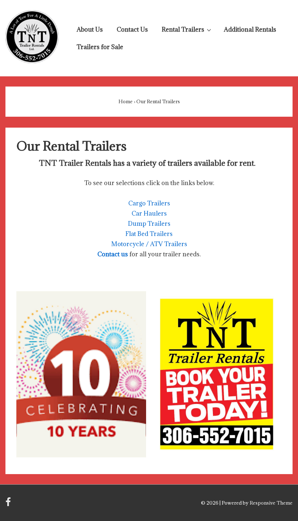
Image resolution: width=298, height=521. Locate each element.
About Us (90, 29)
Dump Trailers (149, 224)
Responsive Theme (271, 503)
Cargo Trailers (149, 203)
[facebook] (9, 504)
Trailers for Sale (100, 47)
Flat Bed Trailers (149, 234)
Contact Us (132, 29)
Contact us (112, 254)
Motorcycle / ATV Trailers (149, 244)
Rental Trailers (183, 29)
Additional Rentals (250, 29)
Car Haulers (149, 213)
